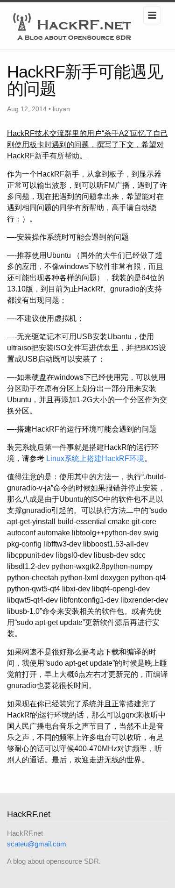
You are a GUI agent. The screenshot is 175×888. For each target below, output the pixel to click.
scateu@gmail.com (36, 844)
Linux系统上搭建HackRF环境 (95, 458)
